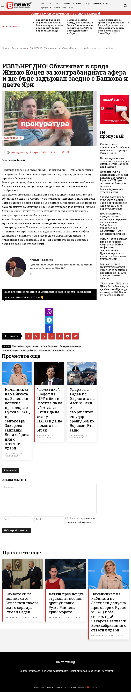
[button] (125, 5)
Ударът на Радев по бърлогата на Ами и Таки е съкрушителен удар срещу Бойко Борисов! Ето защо (49, 25)
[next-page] (128, 22)
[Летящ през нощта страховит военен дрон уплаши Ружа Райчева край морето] (65, 574)
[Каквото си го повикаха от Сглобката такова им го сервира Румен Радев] (22, 574)
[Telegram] (67, 336)
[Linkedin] (51, 336)
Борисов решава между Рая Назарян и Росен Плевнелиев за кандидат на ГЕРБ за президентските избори (80, 26)
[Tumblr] (59, 336)
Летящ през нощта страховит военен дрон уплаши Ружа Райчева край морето (114, 162)
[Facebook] (31, 273)
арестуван (32, 346)
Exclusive (18, 346)
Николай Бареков (16, 160)
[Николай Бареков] (15, 267)
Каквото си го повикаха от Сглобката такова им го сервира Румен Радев (114, 149)
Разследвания (19, 48)
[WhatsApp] (44, 336)
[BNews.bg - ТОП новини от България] (19, 6)
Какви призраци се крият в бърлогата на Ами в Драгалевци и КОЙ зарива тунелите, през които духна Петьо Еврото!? (111, 26)
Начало (6, 48)
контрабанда (29, 350)
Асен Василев (49, 346)
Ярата (70, 350)
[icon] (49, 313)
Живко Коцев (11, 350)
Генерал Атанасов (70, 346)
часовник (59, 350)
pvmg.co (93, 687)
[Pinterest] (36, 336)
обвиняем (45, 350)
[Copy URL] (75, 336)
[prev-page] (34, 22)
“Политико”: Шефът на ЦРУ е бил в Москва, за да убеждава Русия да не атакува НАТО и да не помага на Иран (49, 410)
